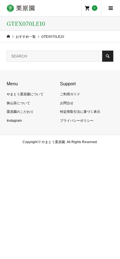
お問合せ (66, 103)
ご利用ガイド (70, 94)
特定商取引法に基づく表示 (80, 112)
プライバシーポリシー (76, 121)
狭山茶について (18, 103)
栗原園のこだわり (20, 112)
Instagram (14, 121)
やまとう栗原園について (25, 94)
